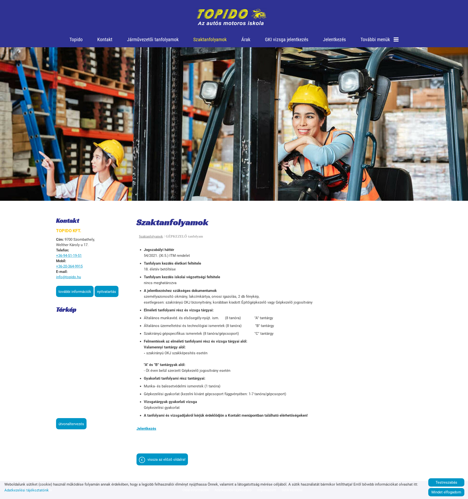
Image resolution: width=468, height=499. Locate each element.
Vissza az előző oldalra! (166, 459)
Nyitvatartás (106, 291)
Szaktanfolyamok (210, 39)
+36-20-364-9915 (69, 266)
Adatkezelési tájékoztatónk (26, 490)
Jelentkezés (334, 39)
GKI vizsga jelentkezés (286, 39)
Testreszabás (446, 482)
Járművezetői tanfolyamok (153, 39)
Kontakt (104, 39)
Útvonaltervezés (71, 424)
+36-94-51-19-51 (69, 255)
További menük (375, 39)
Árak (245, 39)
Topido (76, 39)
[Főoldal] (231, 17)
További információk (74, 291)
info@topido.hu (68, 277)
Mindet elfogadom (446, 492)
